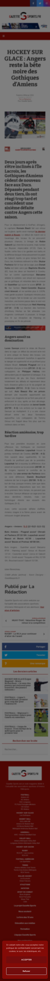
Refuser (26, 971)
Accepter (26, 959)
